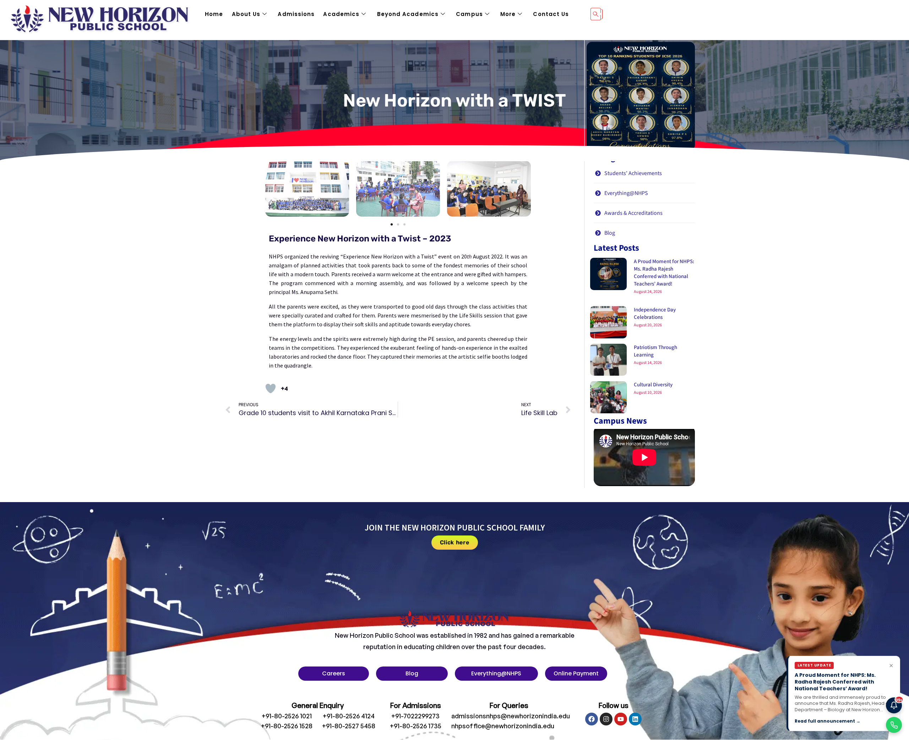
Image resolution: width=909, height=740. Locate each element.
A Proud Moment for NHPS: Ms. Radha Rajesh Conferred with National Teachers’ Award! (664, 273)
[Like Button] (270, 388)
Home (214, 14)
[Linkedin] (635, 719)
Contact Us (551, 14)
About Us (246, 14)
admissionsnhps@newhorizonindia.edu (510, 716)
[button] (392, 224)
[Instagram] (606, 719)
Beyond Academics (408, 14)
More (508, 14)
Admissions (296, 14)
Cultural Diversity (653, 384)
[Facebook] (591, 719)
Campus (469, 14)
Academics (341, 14)
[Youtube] (620, 719)
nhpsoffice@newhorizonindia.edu (502, 726)
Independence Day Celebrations (655, 313)
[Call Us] (894, 725)
